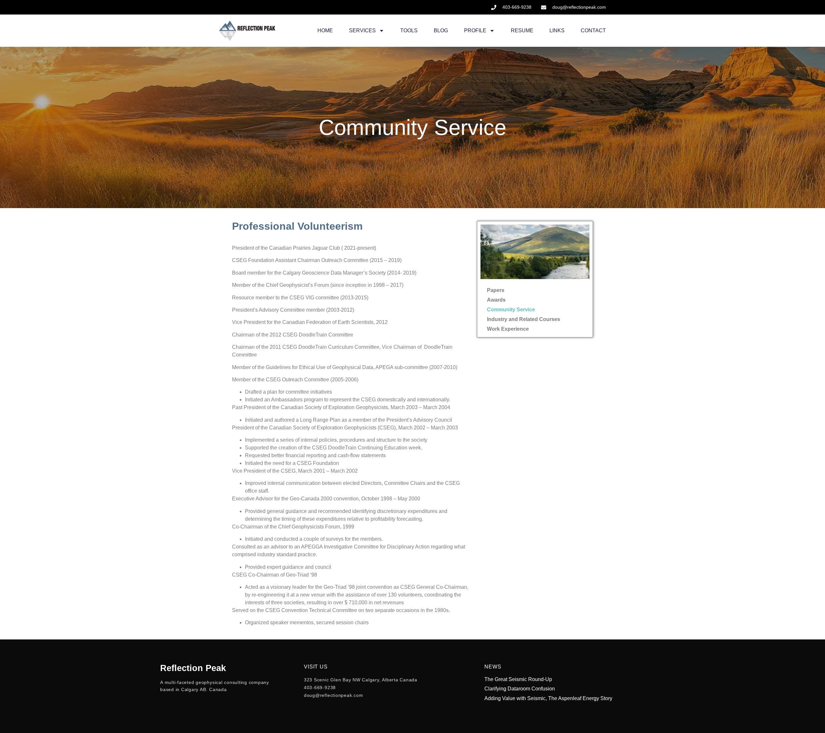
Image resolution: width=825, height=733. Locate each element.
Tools (409, 30)
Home (325, 30)
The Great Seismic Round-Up (518, 679)
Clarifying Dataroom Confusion (519, 688)
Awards (496, 300)
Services (362, 30)
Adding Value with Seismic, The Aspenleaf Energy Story (548, 698)
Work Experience (508, 329)
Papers (495, 290)
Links (557, 30)
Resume (522, 30)
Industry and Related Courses (523, 319)
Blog (441, 30)
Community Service (511, 309)
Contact (593, 30)
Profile (475, 30)
